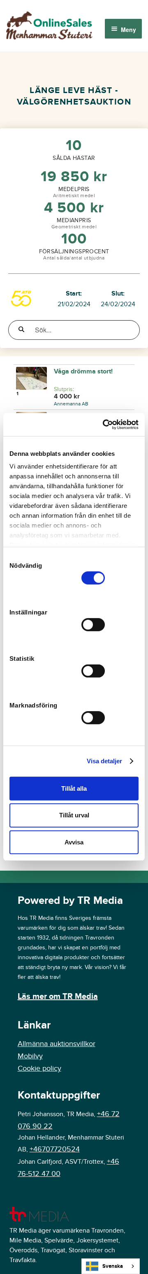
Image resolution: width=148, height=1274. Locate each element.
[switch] (93, 624)
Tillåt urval (74, 815)
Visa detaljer (104, 761)
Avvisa (74, 842)
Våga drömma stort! (83, 371)
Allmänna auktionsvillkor (56, 1044)
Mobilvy (30, 1056)
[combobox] (110, 1266)
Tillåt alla (74, 788)
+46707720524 (55, 1149)
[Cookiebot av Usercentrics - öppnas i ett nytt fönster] (104, 424)
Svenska (112, 1266)
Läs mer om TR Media (58, 996)
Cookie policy (39, 1068)
